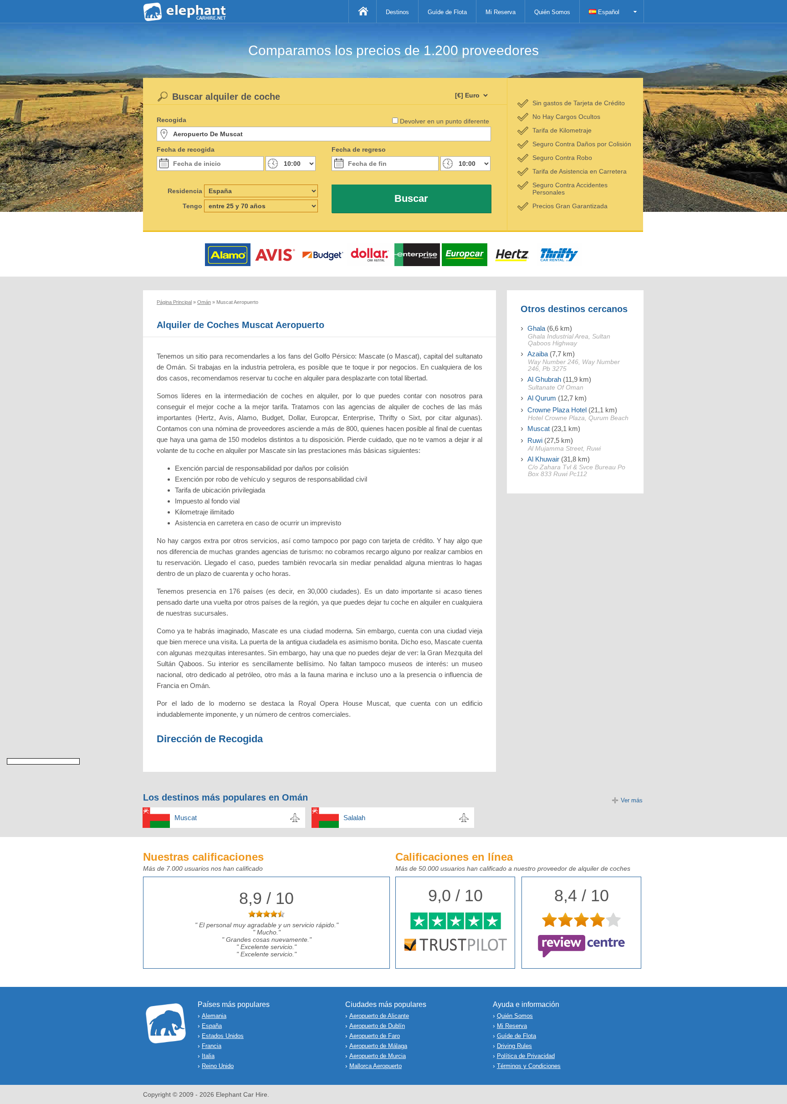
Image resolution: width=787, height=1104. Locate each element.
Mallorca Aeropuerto (375, 1066)
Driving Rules (514, 1045)
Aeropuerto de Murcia (377, 1056)
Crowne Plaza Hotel (557, 410)
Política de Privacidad (526, 1056)
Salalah (354, 818)
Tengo (192, 206)
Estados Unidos (223, 1035)
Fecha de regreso (359, 149)
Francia (211, 1045)
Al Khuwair (543, 459)
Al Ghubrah (544, 379)
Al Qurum (541, 398)
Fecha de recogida (186, 149)
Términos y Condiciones (529, 1066)
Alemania (214, 1015)
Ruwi (534, 440)
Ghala (536, 328)
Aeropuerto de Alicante (379, 1015)
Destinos (397, 12)
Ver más (632, 800)
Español (607, 12)
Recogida (171, 119)
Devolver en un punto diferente (444, 121)
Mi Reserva (500, 12)
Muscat (538, 428)
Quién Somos (552, 12)
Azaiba (537, 354)
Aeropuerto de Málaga (378, 1045)
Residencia (185, 191)
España (212, 1025)
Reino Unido (218, 1066)
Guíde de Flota (447, 12)
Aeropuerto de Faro (374, 1035)
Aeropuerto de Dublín (377, 1025)
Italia (208, 1056)
